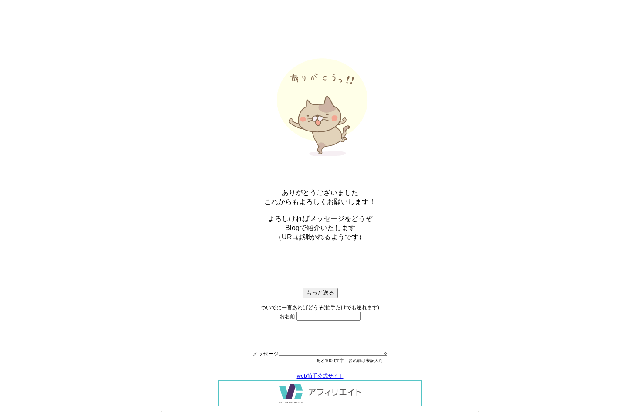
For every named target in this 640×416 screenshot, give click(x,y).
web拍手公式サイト (320, 376)
